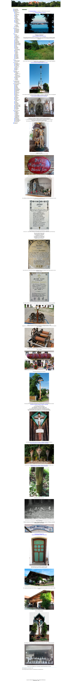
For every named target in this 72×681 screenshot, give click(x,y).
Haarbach (16, 86)
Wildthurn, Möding (17, 43)
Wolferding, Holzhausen (16, 19)
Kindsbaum (16, 111)
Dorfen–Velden (17, 71)
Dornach (16, 50)
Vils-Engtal (16, 57)
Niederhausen (17, 41)
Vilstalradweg (16, 9)
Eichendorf (16, 47)
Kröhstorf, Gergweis (16, 52)
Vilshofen (16, 58)
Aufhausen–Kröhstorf (17, 78)
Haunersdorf (17, 97)
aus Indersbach (40, 12)
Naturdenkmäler (17, 60)
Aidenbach (16, 55)
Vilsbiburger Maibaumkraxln (17, 115)
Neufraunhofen (17, 14)
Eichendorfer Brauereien (17, 104)
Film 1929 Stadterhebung (18, 23)
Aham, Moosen (17, 12)
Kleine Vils (15, 28)
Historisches (16, 62)
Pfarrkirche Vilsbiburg (16, 25)
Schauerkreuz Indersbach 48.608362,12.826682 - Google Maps (39, 404)
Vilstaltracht (17, 64)
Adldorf (16, 46)
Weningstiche (17, 81)
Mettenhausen (17, 42)
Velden (16, 15)
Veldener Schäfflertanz (17, 112)
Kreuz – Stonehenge (17, 13)
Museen (16, 68)
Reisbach (16, 40)
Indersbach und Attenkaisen (17, 100)
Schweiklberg (17, 108)
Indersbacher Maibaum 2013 (17, 117)
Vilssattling (16, 32)
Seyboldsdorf (17, 30)
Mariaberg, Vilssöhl (16, 16)
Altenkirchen (17, 93)
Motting (16, 17)
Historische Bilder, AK (17, 83)
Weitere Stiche (17, 82)
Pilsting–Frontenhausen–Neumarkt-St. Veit (17, 75)
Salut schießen (17, 120)
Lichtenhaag (17, 31)
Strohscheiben (17, 119)
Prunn (16, 45)
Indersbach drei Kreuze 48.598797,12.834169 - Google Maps (39, 465)
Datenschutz (16, 122)
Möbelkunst (16, 69)
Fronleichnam (17, 121)
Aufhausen (16, 98)
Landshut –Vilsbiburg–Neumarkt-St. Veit (17, 73)
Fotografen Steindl (17, 106)
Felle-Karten (17, 84)
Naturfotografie (17, 61)
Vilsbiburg (16, 22)
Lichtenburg (16, 26)
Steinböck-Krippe (17, 105)
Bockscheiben (17, 118)
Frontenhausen (17, 37)
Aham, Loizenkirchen (17, 35)
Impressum (15, 123)
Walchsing (16, 54)
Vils (14, 33)
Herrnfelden (16, 21)
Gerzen (16, 34)
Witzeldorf (16, 36)
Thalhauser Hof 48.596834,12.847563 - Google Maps (39, 534)
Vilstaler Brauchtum (17, 110)
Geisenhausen (17, 29)
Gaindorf (16, 20)
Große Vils (15, 11)
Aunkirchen (16, 56)
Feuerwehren (17, 67)
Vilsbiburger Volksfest (17, 114)
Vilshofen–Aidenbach (16, 79)
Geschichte (16, 63)
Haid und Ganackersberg (17, 49)
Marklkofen (16, 39)
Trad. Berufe (17, 65)
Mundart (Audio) (16, 10)
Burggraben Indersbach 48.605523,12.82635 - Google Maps (39, 62)
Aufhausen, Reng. (17, 44)
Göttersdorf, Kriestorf (17, 53)
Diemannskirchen (17, 89)
